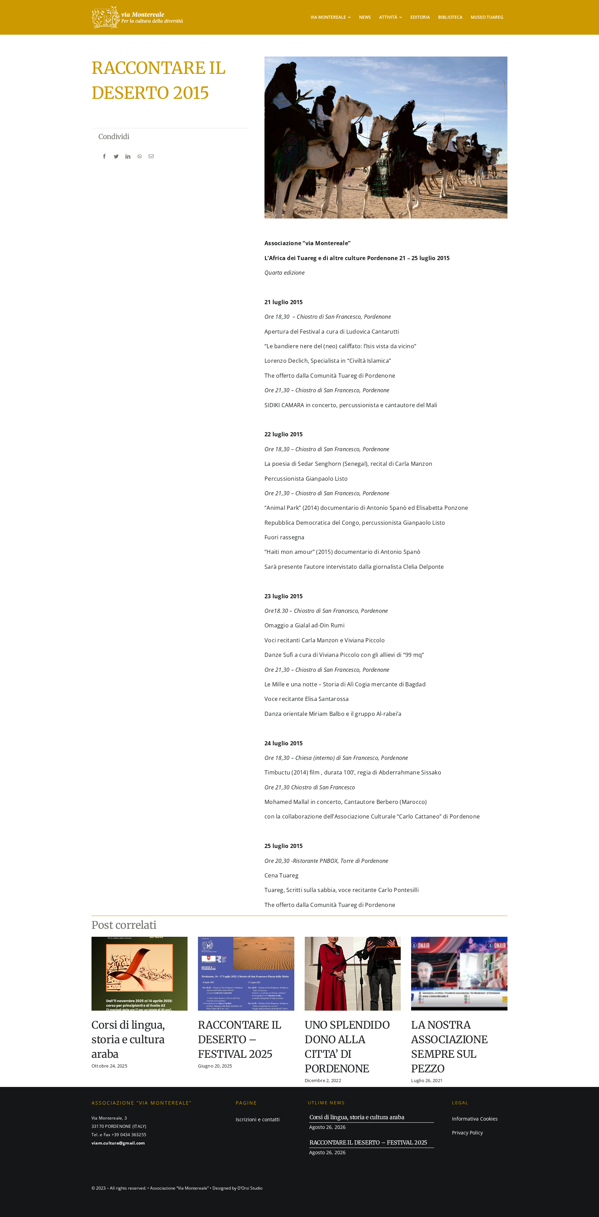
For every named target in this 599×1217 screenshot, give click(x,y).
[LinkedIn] (128, 156)
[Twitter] (116, 156)
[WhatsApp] (139, 156)
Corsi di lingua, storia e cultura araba (128, 1039)
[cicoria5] (137, 8)
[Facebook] (104, 156)
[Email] (151, 156)
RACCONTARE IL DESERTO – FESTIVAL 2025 (239, 1039)
